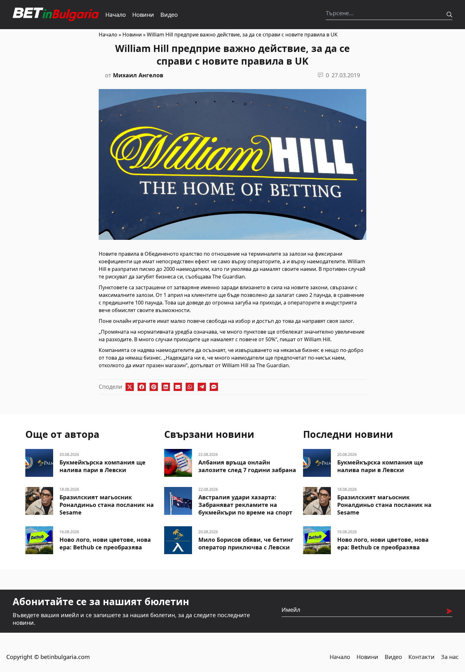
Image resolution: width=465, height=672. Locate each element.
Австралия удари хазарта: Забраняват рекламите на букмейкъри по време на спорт (245, 504)
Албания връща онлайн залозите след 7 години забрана (247, 466)
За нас (450, 657)
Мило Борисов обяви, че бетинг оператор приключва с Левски (246, 543)
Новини (143, 14)
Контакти (421, 657)
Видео (169, 14)
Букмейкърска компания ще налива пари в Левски (102, 466)
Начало (115, 14)
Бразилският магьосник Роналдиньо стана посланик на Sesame (106, 504)
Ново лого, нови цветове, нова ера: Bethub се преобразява (105, 543)
